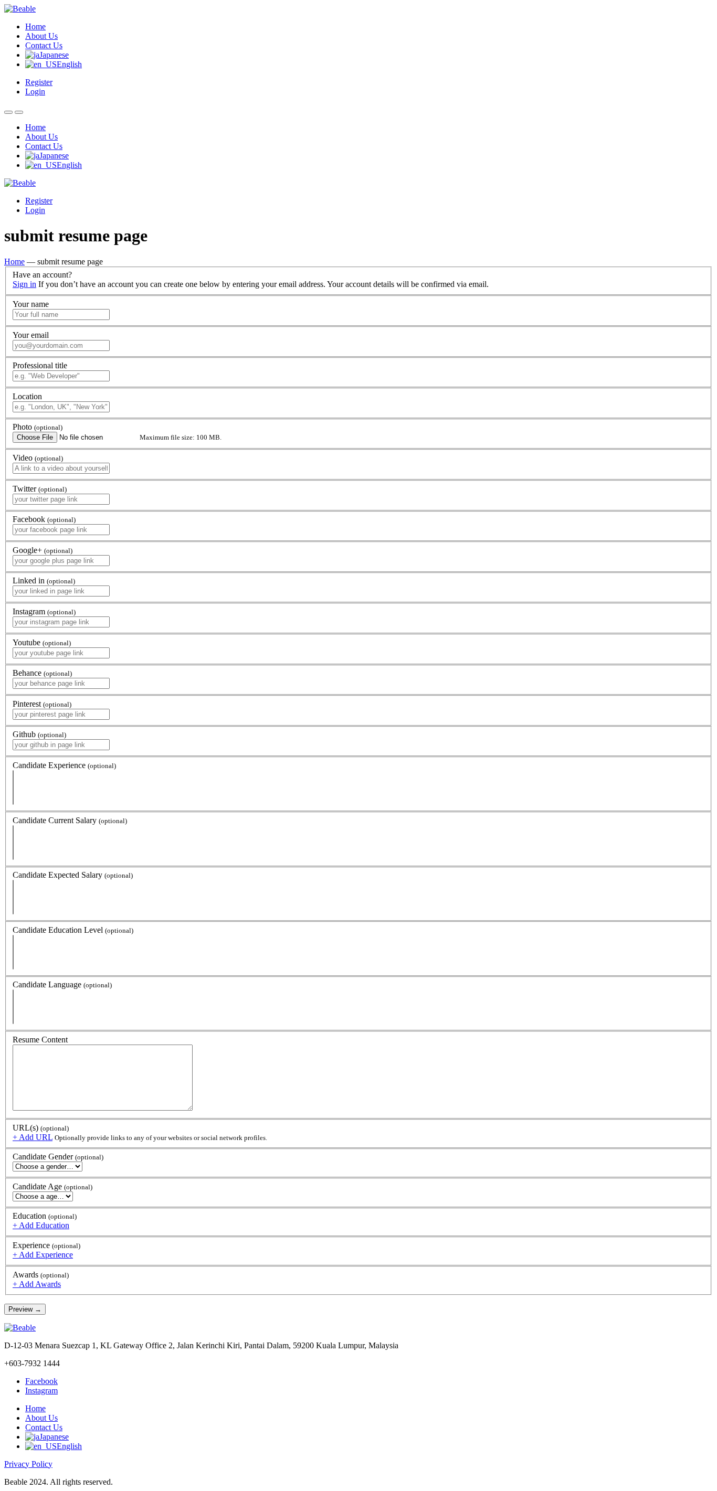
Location (27, 396)
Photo (37, 426)
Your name (31, 304)
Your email (31, 335)
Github (39, 734)
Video (38, 457)
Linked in (44, 580)
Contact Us (43, 45)
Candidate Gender (58, 1156)
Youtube (42, 642)
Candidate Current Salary (70, 820)
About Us (41, 35)
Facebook (44, 519)
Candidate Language (62, 984)
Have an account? (42, 274)
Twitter (40, 488)
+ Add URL (32, 1137)
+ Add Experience (43, 1254)
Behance (42, 672)
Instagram (44, 611)
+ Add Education (41, 1225)
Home (35, 26)
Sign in (24, 284)
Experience (46, 1245)
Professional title (40, 365)
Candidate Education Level (73, 929)
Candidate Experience (64, 765)
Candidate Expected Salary (73, 874)
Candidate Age (52, 1186)
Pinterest (42, 703)
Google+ (42, 550)
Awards (41, 1274)
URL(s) (41, 1127)
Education (45, 1215)
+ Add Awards (37, 1284)
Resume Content (40, 1039)
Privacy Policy (28, 1464)
